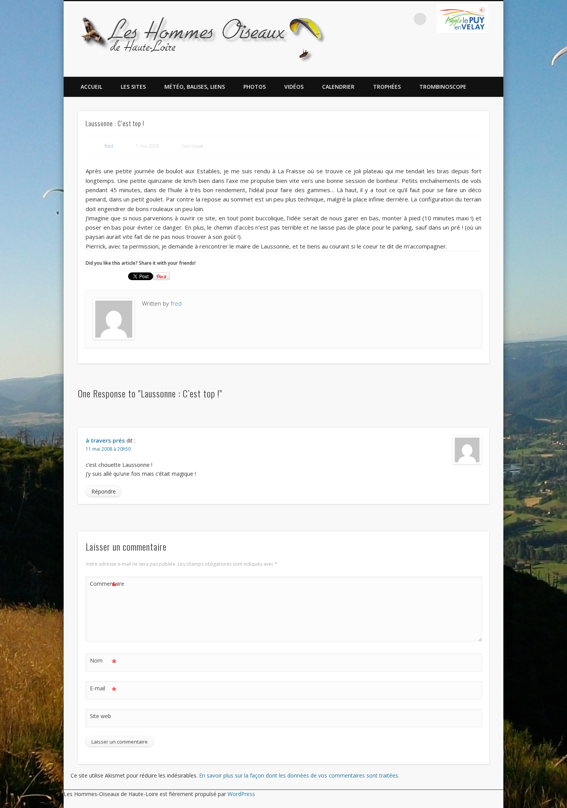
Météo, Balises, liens (194, 86)
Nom (103, 662)
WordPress (241, 794)
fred (109, 146)
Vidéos (294, 86)
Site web (100, 716)
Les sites (133, 86)
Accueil (91, 86)
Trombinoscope (442, 86)
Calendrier (338, 86)
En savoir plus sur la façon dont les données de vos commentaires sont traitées (298, 775)
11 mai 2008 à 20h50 (108, 449)
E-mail (103, 689)
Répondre (103, 491)
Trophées (387, 86)
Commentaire (103, 585)
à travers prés (105, 440)
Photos (254, 86)
